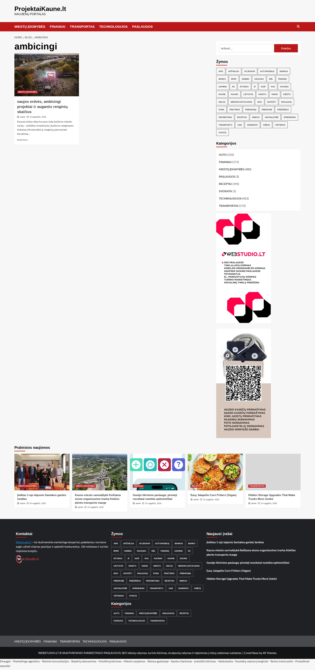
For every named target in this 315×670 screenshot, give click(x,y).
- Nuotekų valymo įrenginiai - (251, 661)
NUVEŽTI (271, 102)
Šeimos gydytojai (158, 661)
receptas (242, 117)
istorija (244, 86)
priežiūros (283, 109)
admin (22, 117)
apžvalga (233, 71)
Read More (22, 139)
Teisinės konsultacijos (55, 661)
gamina (223, 86)
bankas (284, 71)
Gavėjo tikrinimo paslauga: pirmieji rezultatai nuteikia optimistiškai (248, 562)
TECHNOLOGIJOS (113, 26)
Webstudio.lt (23, 542)
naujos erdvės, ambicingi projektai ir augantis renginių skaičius (42, 107)
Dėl (271, 79)
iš (255, 86)
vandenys (252, 125)
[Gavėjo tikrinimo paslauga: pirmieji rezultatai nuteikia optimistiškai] (157, 472)
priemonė (267, 109)
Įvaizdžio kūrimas (205, 661)
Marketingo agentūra (26, 661)
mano (275, 94)
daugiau (259, 79)
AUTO (223, 154)
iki (233, 86)
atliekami (249, 71)
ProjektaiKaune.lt (40, 8)
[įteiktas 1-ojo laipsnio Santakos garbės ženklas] (41, 472)
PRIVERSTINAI (225, 117)
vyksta (222, 132)
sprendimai (290, 117)
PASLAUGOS (142, 26)
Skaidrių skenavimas (83, 661)
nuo (259, 102)
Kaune (222, 94)
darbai (245, 79)
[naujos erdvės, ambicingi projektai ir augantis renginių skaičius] (46, 74)
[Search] (298, 26)
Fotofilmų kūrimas (110, 661)
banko (222, 79)
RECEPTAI (225, 183)
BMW (233, 79)
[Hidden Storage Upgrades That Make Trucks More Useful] (273, 472)
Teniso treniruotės (281, 661)
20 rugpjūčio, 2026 (38, 503)
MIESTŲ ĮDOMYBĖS (29, 26)
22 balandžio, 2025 (38, 117)
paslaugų (286, 102)
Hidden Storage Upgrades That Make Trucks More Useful (242, 578)
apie (221, 71)
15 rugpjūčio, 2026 (95, 507)
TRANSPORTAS (82, 26)
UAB (240, 125)
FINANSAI (57, 26)
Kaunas (284, 86)
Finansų (282, 79)
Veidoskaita (225, 661)
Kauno (234, 94)
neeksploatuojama (241, 102)
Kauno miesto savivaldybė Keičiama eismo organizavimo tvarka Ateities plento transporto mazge (98, 498)
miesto (287, 94)
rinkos (256, 117)
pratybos (235, 109)
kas (273, 86)
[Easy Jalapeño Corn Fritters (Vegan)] (215, 472)
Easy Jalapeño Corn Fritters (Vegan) (213, 495)
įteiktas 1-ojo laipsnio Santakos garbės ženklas (235, 542)
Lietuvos (248, 94)
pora (221, 109)
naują (222, 102)
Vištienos (280, 125)
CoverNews (251, 652)
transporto (225, 125)
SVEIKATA (225, 191)
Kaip (263, 86)
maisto (262, 94)
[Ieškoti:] (246, 48)
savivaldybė (271, 117)
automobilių (267, 71)
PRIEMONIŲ (250, 109)
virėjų (266, 125)
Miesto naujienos (134, 661)
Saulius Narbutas (181, 661)
